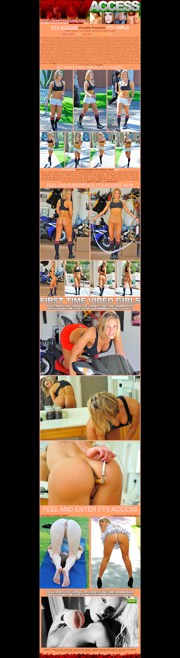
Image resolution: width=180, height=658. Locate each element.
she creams (122, 649)
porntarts (114, 649)
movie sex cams (104, 649)
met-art (84, 34)
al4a (81, 30)
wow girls (78, 34)
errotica (94, 34)
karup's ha (72, 34)
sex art (89, 34)
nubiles (115, 34)
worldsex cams (101, 34)
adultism (105, 30)
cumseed (112, 30)
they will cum (131, 649)
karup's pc (65, 34)
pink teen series (97, 30)
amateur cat (75, 30)
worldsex (67, 30)
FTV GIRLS (52, 63)
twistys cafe (87, 30)
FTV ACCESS (68, 169)
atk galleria (109, 34)
